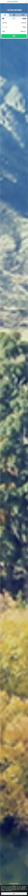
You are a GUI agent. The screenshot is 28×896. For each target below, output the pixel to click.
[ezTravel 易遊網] (14, 1)
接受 (14, 893)
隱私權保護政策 (9, 890)
